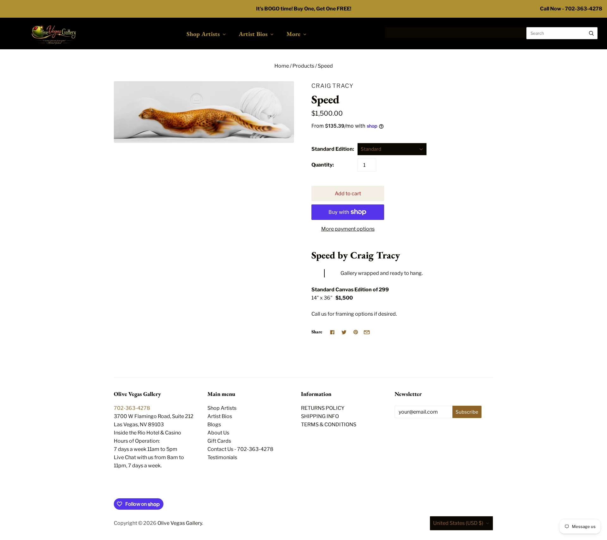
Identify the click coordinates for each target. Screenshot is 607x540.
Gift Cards (219, 441)
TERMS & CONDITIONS (328, 425)
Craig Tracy (332, 85)
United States (458, 523)
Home (281, 66)
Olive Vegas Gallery (179, 523)
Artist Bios (253, 34)
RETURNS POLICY (323, 408)
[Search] (591, 33)
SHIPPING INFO (320, 416)
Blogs (214, 425)
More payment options (348, 229)
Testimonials (222, 457)
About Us (218, 433)
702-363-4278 (132, 408)
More (293, 34)
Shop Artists (203, 34)
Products (303, 66)
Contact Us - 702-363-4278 (240, 449)
